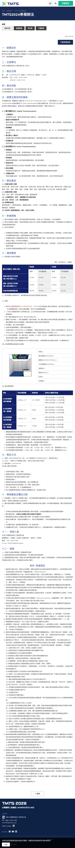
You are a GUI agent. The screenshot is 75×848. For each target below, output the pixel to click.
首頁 (3, 11)
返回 (38, 794)
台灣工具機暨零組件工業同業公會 (15, 817)
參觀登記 (65, 3)
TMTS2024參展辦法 (20, 11)
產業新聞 (19, 28)
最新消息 (9, 11)
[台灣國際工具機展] (10, 4)
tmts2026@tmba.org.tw (9, 823)
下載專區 (41, 28)
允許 (6, 844)
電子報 (30, 28)
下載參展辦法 (65, 42)
